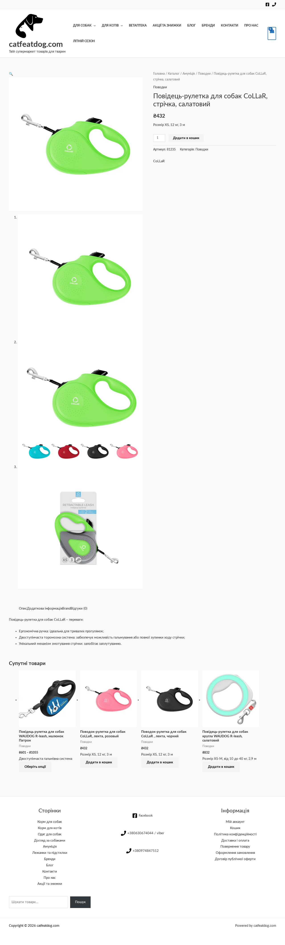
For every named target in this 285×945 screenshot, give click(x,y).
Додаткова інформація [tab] (44, 608)
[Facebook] (267, 4)
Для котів (110, 25)
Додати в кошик (186, 138)
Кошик (235, 828)
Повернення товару (235, 846)
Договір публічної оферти (235, 859)
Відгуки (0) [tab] (79, 608)
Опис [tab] (23, 608)
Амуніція (189, 73)
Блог (191, 25)
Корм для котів (49, 828)
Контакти (229, 25)
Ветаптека (138, 25)
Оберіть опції (35, 766)
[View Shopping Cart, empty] (272, 33)
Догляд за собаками (49, 840)
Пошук (80, 902)
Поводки (204, 73)
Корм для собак (49, 822)
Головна (159, 73)
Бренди (208, 25)
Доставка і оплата (235, 840)
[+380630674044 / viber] (274, 4)
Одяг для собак (49, 834)
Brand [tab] (66, 608)
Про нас (251, 25)
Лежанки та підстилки (49, 853)
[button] (11, 74)
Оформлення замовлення (235, 853)
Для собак (82, 25)
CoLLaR (159, 161)
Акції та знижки (167, 25)
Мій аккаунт (235, 822)
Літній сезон (84, 41)
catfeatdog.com (36, 44)
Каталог (173, 73)
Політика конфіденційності (235, 834)
